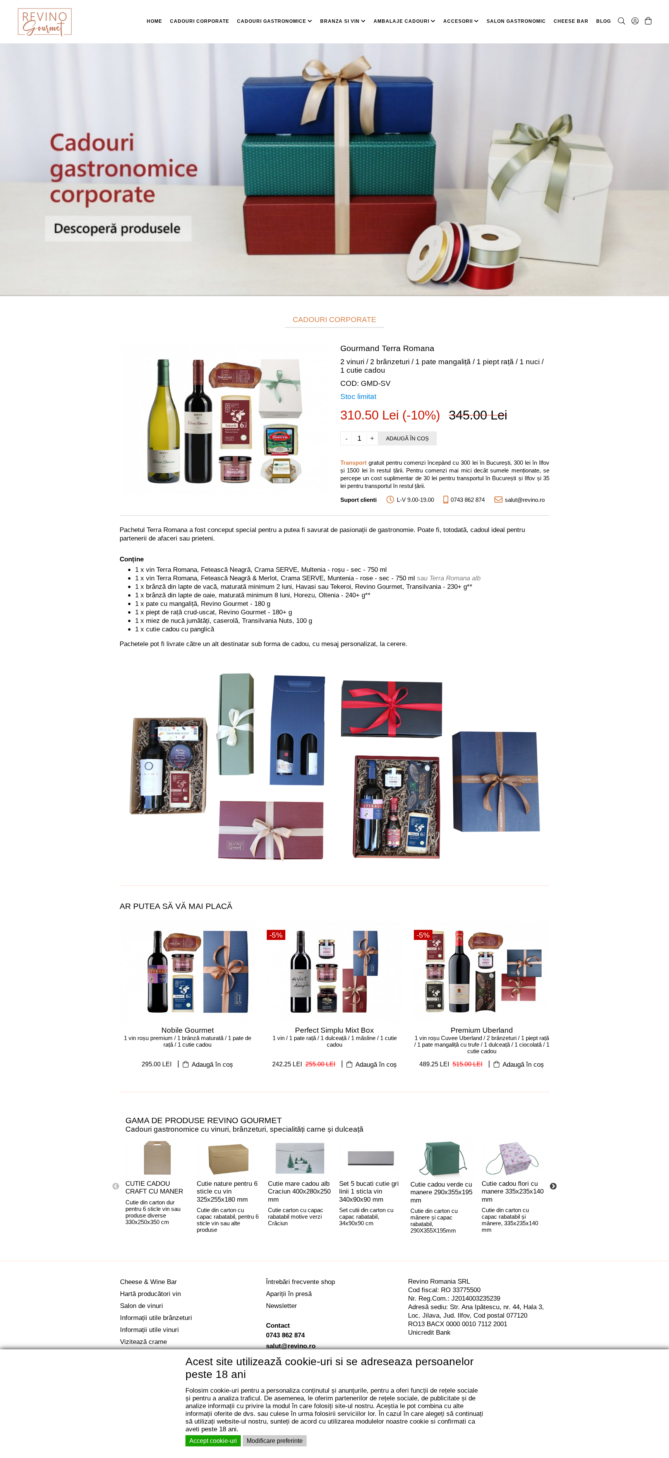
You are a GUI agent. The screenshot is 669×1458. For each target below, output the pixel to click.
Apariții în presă (289, 1294)
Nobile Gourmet (187, 1030)
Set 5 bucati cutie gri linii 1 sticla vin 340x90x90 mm (369, 1191)
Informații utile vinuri (149, 1330)
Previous (116, 1186)
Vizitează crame (143, 1341)
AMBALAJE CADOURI (402, 21)
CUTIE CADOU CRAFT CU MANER (154, 1187)
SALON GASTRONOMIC (516, 21)
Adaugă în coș (407, 438)
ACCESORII (458, 21)
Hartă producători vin (150, 1294)
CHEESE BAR (571, 21)
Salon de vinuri (141, 1306)
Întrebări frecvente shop (300, 1282)
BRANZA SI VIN (340, 21)
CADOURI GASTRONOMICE (272, 21)
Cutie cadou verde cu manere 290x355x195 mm (441, 1192)
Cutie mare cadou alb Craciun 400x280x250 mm (299, 1191)
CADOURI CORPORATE (199, 21)
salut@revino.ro (291, 1346)
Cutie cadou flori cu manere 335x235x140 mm (513, 1191)
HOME (154, 21)
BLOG (603, 21)
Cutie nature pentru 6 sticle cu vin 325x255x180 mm (227, 1191)
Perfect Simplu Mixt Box (334, 1030)
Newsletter (281, 1306)
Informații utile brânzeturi (156, 1318)
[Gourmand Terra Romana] (224, 418)
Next (553, 1186)
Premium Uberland (482, 1030)
